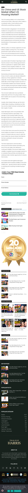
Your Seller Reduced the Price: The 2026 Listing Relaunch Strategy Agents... (20, 315)
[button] (2, 2)
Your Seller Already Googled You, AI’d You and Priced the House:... (7, 315)
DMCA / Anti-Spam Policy (11, 481)
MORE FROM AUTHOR (17, 209)
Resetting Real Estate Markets (6, 203)
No (12, 490)
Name (2, 177)
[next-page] (4, 232)
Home (2, 5)
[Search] (26, 2)
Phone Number (5, 182)
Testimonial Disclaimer (14, 480)
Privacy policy (18, 490)
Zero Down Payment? (22, 203)
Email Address (4, 187)
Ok (8, 490)
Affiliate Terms (20, 480)
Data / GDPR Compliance (21, 481)
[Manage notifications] (2, 490)
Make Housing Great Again (15, 225)
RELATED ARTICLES (6, 209)
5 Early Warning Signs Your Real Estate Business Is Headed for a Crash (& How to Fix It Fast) (17, 214)
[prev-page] (2, 232)
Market (6, 5)
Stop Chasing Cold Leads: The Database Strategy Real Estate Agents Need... (7, 330)
